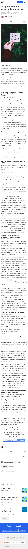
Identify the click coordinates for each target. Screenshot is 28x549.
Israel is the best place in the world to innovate (10, 498)
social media (22, 191)
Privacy (18, 537)
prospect (5, 165)
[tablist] (7, 466)
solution (10, 290)
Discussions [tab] (12, 484)
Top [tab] (3, 484)
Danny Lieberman (8, 16)
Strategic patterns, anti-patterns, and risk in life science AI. (10, 510)
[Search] (25, 484)
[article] (14, 491)
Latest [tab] (6, 484)
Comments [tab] (4, 466)
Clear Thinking (6, 508)
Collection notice (14, 539)
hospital (14, 104)
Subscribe (19, 2)
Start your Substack (10, 542)
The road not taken (5, 501)
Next (23, 456)
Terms (22, 537)
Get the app (21, 542)
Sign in (25, 2)
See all (4, 518)
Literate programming (14, 397)
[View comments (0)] (7, 21)
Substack (7, 546)
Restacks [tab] (11, 466)
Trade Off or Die (5, 490)
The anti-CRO (5, 488)
